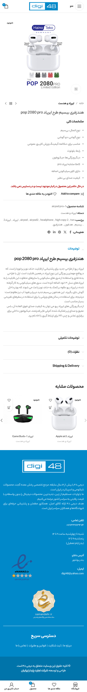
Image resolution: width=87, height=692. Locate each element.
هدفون (68, 225)
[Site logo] (43, 6)
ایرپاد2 (7, 220)
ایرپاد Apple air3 (64, 437)
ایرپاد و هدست (66, 103)
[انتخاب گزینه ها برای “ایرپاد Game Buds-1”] (9, 407)
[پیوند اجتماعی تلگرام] (49, 232)
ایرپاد (15, 220)
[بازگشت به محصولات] (10, 103)
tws (72, 220)
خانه (81, 103)
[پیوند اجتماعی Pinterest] (59, 232)
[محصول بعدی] (5, 103)
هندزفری (58, 225)
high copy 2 (61, 220)
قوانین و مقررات (37, 646)
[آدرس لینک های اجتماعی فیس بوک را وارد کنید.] (70, 232)
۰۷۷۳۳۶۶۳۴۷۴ (75, 525)
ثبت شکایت (54, 646)
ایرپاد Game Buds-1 (22, 437)
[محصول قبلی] (15, 103)
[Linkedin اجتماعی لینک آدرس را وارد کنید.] (54, 232)
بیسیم (78, 225)
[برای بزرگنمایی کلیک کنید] (76, 89)
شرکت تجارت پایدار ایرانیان (34, 671)
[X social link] (65, 232)
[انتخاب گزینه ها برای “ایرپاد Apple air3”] (50, 407)
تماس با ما (21, 646)
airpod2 (34, 220)
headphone (46, 220)
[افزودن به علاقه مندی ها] (50, 400)
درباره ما (67, 646)
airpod (24, 220)
